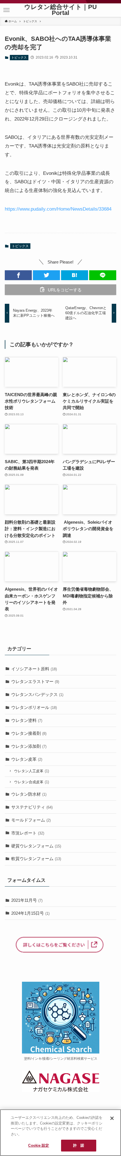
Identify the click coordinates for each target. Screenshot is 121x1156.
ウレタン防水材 (28, 794)
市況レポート (27, 833)
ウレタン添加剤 (28, 746)
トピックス (19, 57)
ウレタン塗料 (26, 720)
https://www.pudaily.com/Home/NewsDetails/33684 (58, 209)
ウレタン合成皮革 (31, 782)
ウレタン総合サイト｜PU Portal (60, 10)
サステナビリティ (32, 807)
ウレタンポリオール (34, 707)
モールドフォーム (31, 820)
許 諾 (78, 1145)
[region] (60, 1132)
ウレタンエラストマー (35, 681)
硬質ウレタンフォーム (36, 845)
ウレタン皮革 (26, 759)
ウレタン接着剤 (28, 733)
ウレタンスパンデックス (37, 694)
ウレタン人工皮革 (31, 771)
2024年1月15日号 (30, 913)
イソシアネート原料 (34, 668)
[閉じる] (112, 1118)
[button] (6, 10)
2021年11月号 (26, 900)
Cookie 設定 (38, 1145)
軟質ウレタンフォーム (36, 858)
